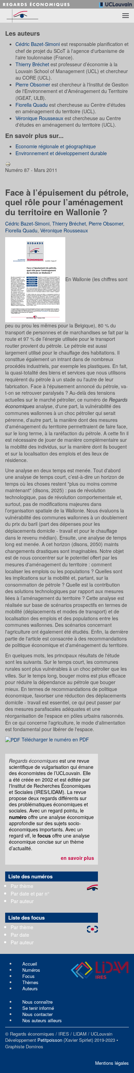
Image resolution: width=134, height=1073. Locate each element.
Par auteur (22, 901)
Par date (20, 935)
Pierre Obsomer (32, 84)
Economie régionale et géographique (55, 146)
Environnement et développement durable (61, 153)
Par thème (22, 886)
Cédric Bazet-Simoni (37, 44)
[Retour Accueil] (34, 16)
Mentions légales (112, 1063)
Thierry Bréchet (32, 64)
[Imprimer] (8, 163)
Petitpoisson (49, 1040)
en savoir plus (77, 857)
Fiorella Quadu (31, 104)
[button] (125, 15)
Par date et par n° (30, 893)
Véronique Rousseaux (39, 118)
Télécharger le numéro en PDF (54, 739)
